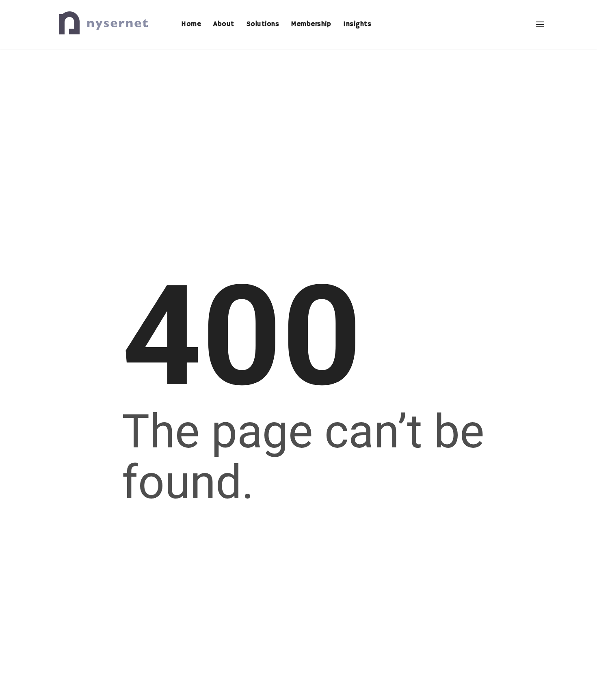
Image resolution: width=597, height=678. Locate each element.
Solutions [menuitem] (263, 24)
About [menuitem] (223, 24)
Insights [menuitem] (357, 24)
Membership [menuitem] (311, 24)
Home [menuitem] (191, 24)
